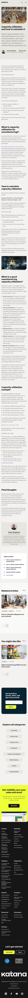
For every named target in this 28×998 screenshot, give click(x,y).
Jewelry (15, 843)
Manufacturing (14, 760)
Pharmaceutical (17, 845)
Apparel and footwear (17, 832)
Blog (23, 590)
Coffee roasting (17, 834)
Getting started (5, 897)
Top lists (14, 766)
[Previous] (3, 625)
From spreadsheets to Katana (6, 887)
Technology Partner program (6, 932)
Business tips (14, 736)
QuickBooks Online (18, 870)
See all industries (18, 847)
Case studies (4, 915)
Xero (15, 872)
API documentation (18, 917)
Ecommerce (14, 748)
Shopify (16, 863)
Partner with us (5, 929)
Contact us (4, 908)
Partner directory (5, 906)
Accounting (14, 730)
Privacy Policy (14, 986)
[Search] (22, 2)
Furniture (16, 839)
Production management (4, 837)
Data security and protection (18, 898)
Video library (4, 901)
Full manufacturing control (6, 867)
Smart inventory (5, 873)
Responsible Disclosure (14, 988)
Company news (14, 742)
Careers (16, 907)
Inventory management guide (6, 920)
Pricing (3, 831)
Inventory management (14, 754)
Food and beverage (18, 836)
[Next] (7, 625)
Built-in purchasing (6, 840)
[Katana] (4, 2)
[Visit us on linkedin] (6, 994)
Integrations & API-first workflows (5, 876)
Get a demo (14, 805)
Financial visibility (5, 842)
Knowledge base (5, 899)
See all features (5, 856)
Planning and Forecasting (4, 851)
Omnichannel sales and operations (6, 871)
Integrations (18, 861)
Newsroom (16, 902)
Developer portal (18, 915)
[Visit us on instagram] (22, 994)
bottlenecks (4, 175)
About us (16, 895)
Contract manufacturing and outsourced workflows (6, 883)
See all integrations (18, 874)
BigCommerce (17, 865)
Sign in (20, 952)
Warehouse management (4, 848)
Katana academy (5, 895)
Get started (9, 952)
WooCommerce (17, 867)
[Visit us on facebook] (11, 994)
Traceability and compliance (5, 864)
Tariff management (6, 879)
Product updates (14, 771)
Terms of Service (14, 983)
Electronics (16, 841)
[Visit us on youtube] (17, 994)
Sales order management (4, 845)
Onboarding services (6, 903)
